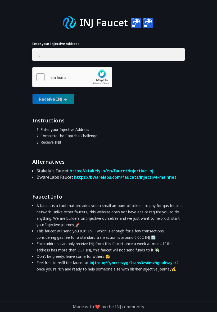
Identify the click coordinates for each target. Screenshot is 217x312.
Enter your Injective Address (55, 44)
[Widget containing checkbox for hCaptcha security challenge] (72, 77)
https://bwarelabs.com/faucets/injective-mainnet (125, 177)
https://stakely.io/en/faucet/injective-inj (111, 171)
